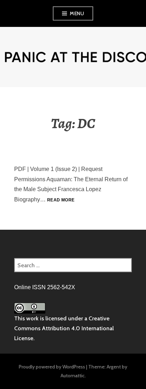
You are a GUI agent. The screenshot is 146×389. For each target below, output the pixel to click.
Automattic (73, 375)
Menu (77, 13)
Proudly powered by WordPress (52, 367)
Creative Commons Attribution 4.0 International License (64, 328)
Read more (60, 200)
